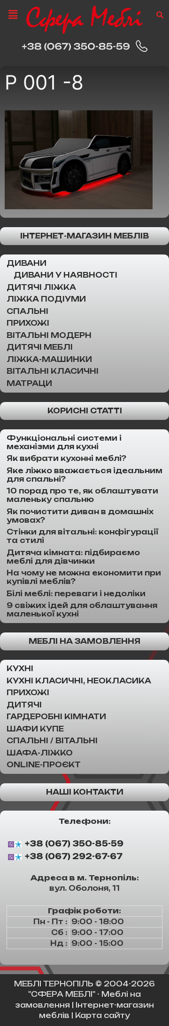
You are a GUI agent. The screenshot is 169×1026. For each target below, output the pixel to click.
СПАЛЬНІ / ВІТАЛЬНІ (52, 740)
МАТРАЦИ (29, 383)
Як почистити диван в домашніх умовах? (80, 516)
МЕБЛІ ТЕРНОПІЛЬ (53, 983)
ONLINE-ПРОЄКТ (44, 764)
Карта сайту (102, 1015)
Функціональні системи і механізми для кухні (64, 442)
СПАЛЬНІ (27, 311)
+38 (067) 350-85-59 (74, 843)
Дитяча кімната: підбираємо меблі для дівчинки (73, 557)
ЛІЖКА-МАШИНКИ (49, 359)
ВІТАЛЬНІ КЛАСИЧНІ (53, 371)
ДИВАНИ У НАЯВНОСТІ (65, 275)
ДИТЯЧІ (24, 704)
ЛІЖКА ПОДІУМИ (46, 299)
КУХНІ (20, 668)
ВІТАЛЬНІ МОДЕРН (49, 335)
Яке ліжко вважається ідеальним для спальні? (84, 475)
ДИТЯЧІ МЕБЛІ (40, 347)
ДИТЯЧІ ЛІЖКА (41, 287)
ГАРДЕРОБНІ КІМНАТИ (56, 716)
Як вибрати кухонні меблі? (66, 458)
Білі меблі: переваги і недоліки (76, 593)
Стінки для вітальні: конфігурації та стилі (82, 536)
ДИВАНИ (26, 263)
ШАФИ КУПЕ (35, 728)
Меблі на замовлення (84, 641)
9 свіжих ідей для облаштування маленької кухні (82, 609)
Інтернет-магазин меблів (84, 235)
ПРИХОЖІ (28, 323)
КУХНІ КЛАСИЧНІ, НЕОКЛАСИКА (79, 680)
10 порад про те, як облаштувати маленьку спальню (82, 495)
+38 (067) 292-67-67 (74, 857)
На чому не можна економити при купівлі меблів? (84, 577)
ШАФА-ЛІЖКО (40, 752)
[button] (13, 14)
